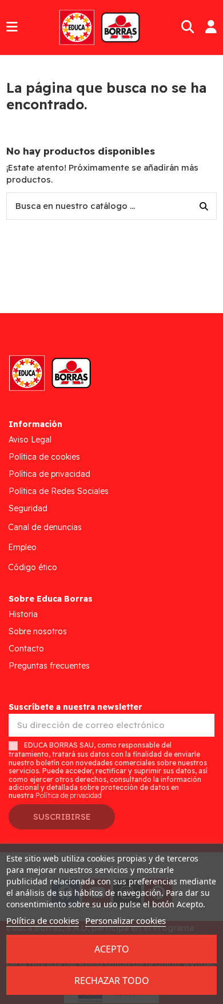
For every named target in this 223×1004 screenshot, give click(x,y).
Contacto (26, 648)
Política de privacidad (49, 474)
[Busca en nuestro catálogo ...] (204, 206)
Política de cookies (44, 457)
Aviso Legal (30, 439)
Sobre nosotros (38, 631)
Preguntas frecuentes (49, 666)
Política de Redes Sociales (59, 491)
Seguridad (28, 508)
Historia (23, 614)
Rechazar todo (111, 980)
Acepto (111, 949)
